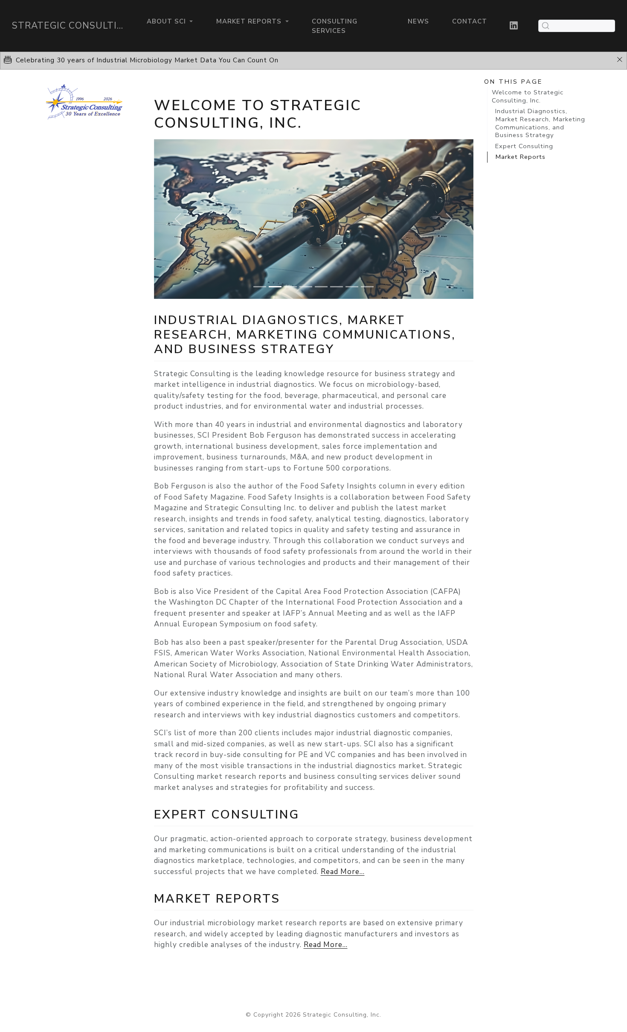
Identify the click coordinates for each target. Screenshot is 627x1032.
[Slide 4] (305, 287)
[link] (169, 22)
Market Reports (520, 156)
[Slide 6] (336, 287)
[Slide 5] (321, 287)
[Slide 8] (367, 287)
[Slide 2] (275, 287)
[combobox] (576, 26)
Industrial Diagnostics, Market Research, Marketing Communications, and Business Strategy (540, 123)
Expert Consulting (524, 146)
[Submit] (545, 25)
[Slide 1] (259, 287)
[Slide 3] (290, 287)
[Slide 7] (351, 287)
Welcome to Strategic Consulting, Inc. (527, 96)
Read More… (343, 872)
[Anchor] (343, 348)
